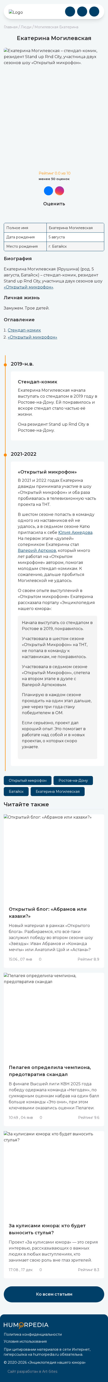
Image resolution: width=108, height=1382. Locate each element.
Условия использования (25, 1341)
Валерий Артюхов (37, 550)
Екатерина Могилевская (58, 791)
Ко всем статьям (54, 1294)
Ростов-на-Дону (73, 780)
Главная (11, 27)
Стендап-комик (24, 330)
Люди (26, 27)
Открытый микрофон (27, 780)
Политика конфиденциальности (33, 1334)
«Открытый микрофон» (28, 287)
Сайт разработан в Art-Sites (32, 1371)
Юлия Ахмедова (75, 532)
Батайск (16, 791)
